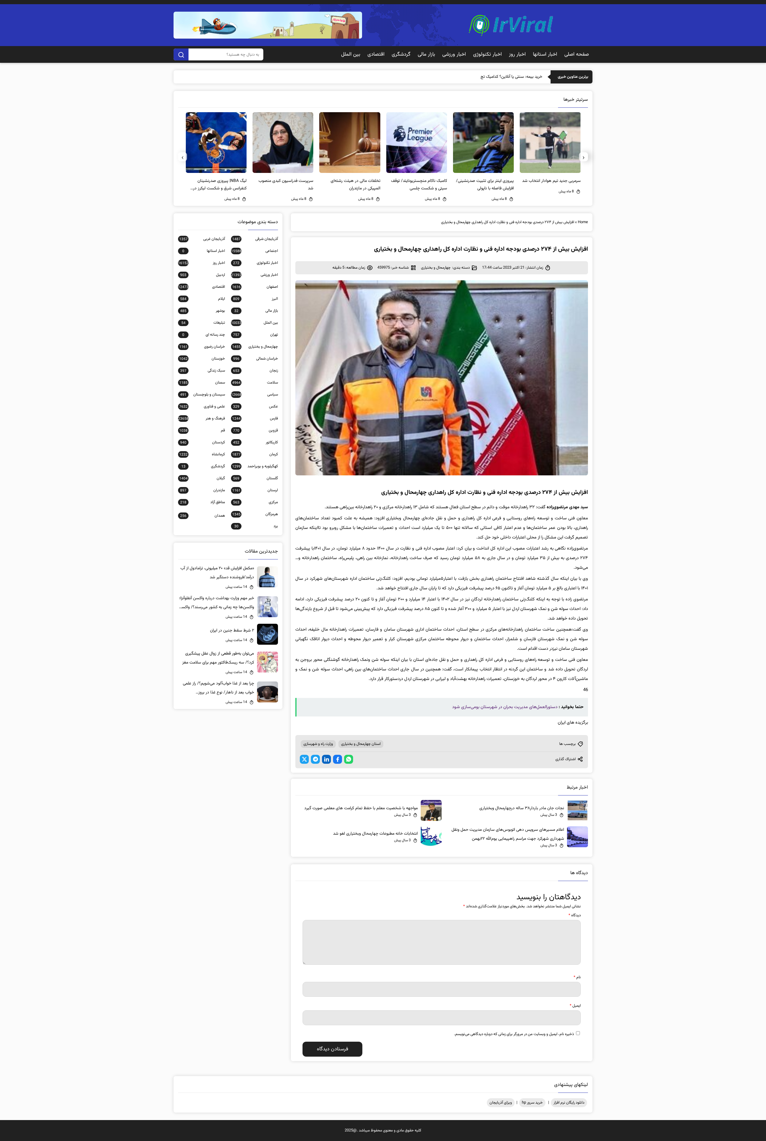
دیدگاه (575, 915)
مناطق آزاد (202, 502)
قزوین (255, 430)
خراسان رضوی (202, 347)
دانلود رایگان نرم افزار (569, 1103)
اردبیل (202, 275)
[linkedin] (326, 759)
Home (583, 222)
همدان (202, 516)
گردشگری (401, 54)
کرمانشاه (202, 454)
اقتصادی (375, 54)
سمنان (202, 383)
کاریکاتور (255, 442)
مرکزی (255, 502)
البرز (255, 299)
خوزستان (202, 359)
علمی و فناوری (202, 407)
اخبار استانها (545, 54)
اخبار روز (517, 54)
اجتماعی (254, 251)
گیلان (202, 478)
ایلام (202, 299)
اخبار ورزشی (454, 54)
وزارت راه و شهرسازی (318, 744)
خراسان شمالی (255, 359)
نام (577, 977)
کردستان (202, 442)
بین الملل (350, 54)
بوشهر (202, 311)
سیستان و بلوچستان (202, 395)
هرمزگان (255, 514)
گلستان (255, 478)
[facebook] (337, 759)
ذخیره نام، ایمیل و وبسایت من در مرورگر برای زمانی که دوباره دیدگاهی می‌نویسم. (514, 1034)
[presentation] (583, 156)
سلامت (255, 383)
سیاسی (254, 395)
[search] (181, 54)
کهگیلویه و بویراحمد (255, 466)
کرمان (255, 454)
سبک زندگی (202, 371)
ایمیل (575, 1006)
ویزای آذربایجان (501, 1103)
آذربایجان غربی (202, 239)
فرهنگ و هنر (201, 419)
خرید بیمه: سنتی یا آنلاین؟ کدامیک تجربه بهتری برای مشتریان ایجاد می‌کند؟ (481, 77)
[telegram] (315, 759)
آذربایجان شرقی (255, 239)
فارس (255, 419)
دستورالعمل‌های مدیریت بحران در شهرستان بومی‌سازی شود (504, 707)
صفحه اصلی (576, 54)
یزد (256, 526)
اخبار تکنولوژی (487, 54)
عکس (255, 407)
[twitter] (304, 759)
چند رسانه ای (203, 335)
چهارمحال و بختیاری (436, 268)
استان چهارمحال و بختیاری (361, 744)
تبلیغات (203, 323)
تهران (255, 335)
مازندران (202, 490)
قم (202, 430)
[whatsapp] (348, 759)
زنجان (255, 371)
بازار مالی (426, 54)
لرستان (255, 490)
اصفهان (255, 287)
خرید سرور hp (532, 1103)
